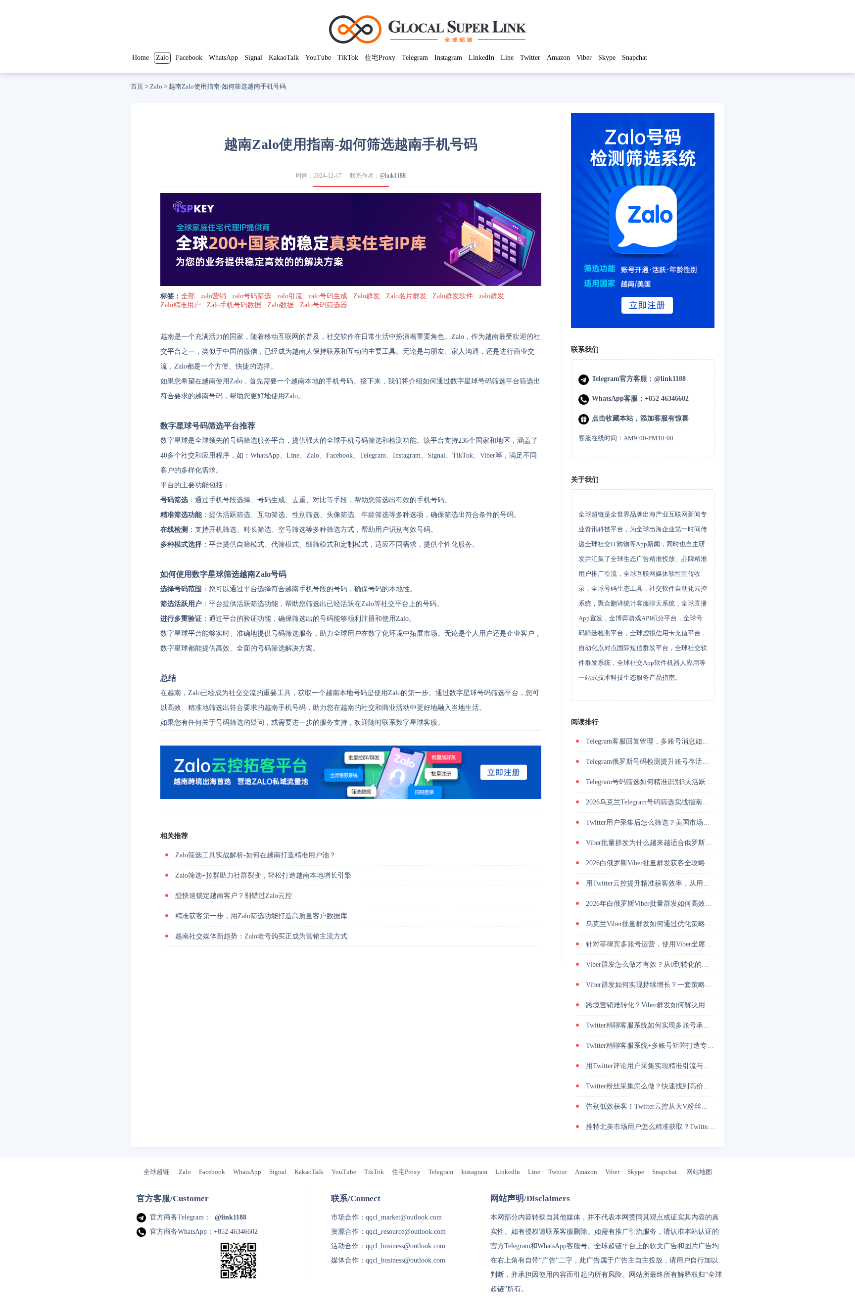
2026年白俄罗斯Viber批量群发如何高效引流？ (656, 903)
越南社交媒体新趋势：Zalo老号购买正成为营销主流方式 (261, 936)
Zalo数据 (280, 305)
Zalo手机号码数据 (234, 305)
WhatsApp (223, 57)
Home (140, 57)
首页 (137, 86)
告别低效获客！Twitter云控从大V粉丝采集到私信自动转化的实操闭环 (692, 1106)
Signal (253, 57)
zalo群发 (491, 296)
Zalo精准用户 (180, 305)
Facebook (189, 57)
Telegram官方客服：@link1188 (639, 378)
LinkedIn (481, 57)
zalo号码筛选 (251, 296)
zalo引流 (289, 296)
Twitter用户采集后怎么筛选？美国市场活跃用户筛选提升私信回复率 (689, 822)
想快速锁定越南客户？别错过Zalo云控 (233, 895)
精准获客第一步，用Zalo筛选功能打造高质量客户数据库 (261, 916)
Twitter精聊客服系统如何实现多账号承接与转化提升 (665, 1025)
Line (507, 57)
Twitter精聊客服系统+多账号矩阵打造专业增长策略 (664, 1045)
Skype (607, 57)
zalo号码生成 (327, 296)
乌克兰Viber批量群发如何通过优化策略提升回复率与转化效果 (680, 924)
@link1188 (393, 175)
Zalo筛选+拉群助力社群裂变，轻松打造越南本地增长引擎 (263, 875)
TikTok (347, 57)
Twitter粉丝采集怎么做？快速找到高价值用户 (655, 1086)
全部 (188, 296)
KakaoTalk (284, 57)
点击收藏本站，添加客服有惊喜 (640, 418)
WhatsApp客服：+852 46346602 (640, 398)
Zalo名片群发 (406, 296)
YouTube (318, 57)
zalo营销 (213, 296)
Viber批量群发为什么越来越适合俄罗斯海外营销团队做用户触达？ (687, 842)
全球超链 (156, 1171)
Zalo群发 (366, 296)
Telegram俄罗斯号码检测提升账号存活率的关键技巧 (665, 761)
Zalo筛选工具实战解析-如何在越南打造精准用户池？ (255, 855)
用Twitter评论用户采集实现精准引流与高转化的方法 (665, 1066)
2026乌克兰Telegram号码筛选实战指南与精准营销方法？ (672, 802)
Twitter (530, 57)
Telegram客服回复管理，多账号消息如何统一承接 (661, 741)
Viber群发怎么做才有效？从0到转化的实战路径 (657, 964)
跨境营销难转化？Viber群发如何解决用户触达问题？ (666, 1005)
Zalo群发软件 (452, 296)
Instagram (448, 57)
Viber (584, 57)
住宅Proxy (380, 57)
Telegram (415, 57)
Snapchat (634, 57)
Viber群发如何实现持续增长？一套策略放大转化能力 (666, 984)
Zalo (162, 57)
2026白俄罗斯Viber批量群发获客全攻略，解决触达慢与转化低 (680, 863)
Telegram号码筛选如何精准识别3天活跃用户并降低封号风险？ (680, 782)
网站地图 (699, 1171)
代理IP (544, 1289)
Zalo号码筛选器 (323, 305)
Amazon (558, 57)
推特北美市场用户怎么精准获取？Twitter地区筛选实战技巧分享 (682, 1126)
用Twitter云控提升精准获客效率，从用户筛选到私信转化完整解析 (686, 883)
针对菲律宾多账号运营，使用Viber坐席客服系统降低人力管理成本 (687, 944)
